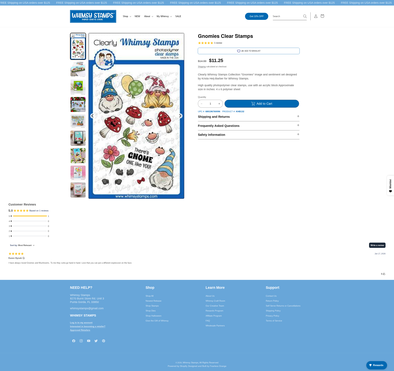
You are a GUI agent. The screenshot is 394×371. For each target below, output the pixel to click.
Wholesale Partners (215, 325)
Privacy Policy (272, 316)
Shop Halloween (153, 316)
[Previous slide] (92, 115)
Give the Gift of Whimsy (157, 320)
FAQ (208, 320)
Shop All (149, 295)
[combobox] (290, 16)
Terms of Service (274, 320)
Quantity (202, 97)
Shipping (202, 66)
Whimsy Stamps (190, 362)
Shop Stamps (152, 305)
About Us (210, 295)
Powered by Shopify (177, 366)
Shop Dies (151, 310)
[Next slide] (179, 115)
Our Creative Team (215, 305)
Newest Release (153, 301)
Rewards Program (214, 310)
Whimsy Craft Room (215, 301)
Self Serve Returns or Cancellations (283, 305)
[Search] (305, 16)
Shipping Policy (273, 310)
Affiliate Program (214, 316)
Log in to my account (81, 322)
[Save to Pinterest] (180, 37)
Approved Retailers (80, 330)
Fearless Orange (218, 366)
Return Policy (272, 301)
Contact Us (271, 295)
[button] (127, 16)
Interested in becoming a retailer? (87, 326)
